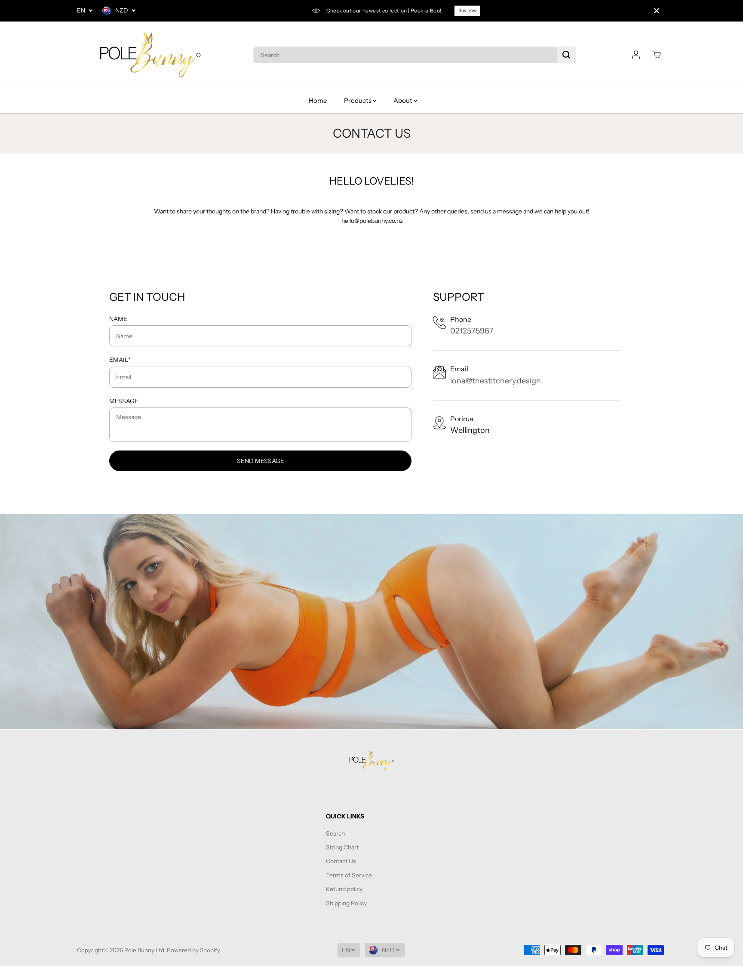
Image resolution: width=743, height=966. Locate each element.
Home (318, 100)
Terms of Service (349, 875)
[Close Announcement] (656, 10)
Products (358, 100)
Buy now (467, 10)
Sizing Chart (342, 847)
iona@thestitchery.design (495, 381)
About (403, 100)
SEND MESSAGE (260, 461)
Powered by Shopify (193, 950)
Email (120, 360)
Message (123, 401)
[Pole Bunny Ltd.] (150, 55)
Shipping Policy (346, 903)
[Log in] (635, 54)
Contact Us (341, 861)
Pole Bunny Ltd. (145, 950)
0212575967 (472, 331)
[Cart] (656, 54)
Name (118, 319)
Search (335, 833)
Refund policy (344, 889)
